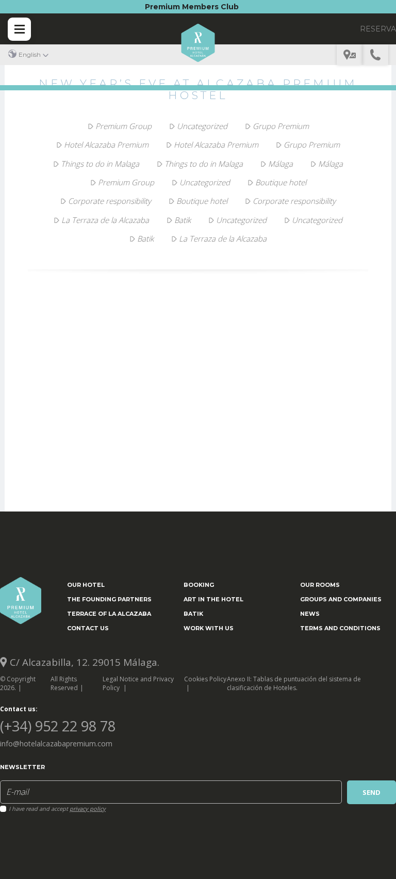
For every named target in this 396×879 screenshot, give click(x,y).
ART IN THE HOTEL (213, 599)
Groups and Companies (341, 599)
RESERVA (378, 29)
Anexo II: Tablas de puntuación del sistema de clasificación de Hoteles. (294, 683)
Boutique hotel (280, 182)
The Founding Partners (109, 599)
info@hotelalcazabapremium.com (56, 743)
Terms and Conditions (340, 628)
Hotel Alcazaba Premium (106, 144)
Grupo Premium (281, 126)
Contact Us (88, 628)
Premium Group (123, 126)
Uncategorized (202, 126)
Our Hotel (86, 584)
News (310, 613)
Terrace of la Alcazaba (109, 613)
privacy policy (88, 808)
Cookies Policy (205, 679)
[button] (28, 54)
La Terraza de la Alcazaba (105, 220)
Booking (199, 584)
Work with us (209, 628)
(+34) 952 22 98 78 (375, 54)
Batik (182, 220)
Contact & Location (349, 54)
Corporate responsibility (109, 201)
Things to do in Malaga (100, 163)
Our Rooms (320, 584)
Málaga (280, 163)
